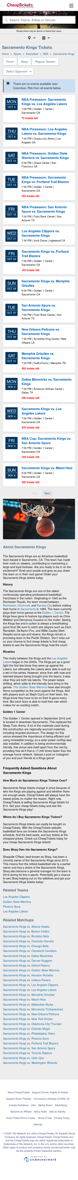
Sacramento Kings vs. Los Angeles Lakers (29, 990)
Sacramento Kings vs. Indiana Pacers (26, 980)
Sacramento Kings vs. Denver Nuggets (27, 961)
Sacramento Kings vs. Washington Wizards (30, 1063)
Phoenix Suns (11, 906)
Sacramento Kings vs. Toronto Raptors (27, 1053)
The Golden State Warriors (30, 687)
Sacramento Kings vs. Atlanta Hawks (26, 926)
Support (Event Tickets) (18, 1098)
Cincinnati (23, 605)
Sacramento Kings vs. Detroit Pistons (26, 965)
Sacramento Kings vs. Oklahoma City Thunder (32, 1024)
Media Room (45, 1105)
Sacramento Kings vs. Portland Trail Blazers (30, 1043)
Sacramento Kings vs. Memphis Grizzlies (29, 995)
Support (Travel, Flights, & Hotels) (50, 1092)
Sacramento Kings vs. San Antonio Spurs (29, 1048)
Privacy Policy (61, 1118)
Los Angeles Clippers (16, 897)
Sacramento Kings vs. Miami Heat (24, 999)
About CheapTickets (19, 1092)
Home (10, 61)
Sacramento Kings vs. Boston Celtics (26, 931)
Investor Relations (18, 1105)
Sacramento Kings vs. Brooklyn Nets (26, 936)
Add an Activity (57, 1111)
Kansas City (44, 605)
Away (24, 61)
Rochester (9, 605)
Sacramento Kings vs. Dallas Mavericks (28, 956)
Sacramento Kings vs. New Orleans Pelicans (31, 1014)
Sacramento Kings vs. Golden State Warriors (31, 970)
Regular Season (45, 61)
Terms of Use (45, 1118)
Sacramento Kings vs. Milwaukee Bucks (28, 1004)
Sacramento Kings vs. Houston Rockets (28, 975)
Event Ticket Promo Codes (20, 1118)
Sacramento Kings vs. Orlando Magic (26, 1029)
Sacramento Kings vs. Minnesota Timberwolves (33, 1009)
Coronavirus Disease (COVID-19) (52, 1098)
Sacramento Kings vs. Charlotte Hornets (28, 941)
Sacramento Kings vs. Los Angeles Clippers (30, 985)
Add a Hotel (40, 1111)
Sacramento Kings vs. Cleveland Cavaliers (30, 951)
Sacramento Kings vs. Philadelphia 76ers (29, 1033)
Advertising (61, 1105)
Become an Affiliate (21, 1111)
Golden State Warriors (17, 902)
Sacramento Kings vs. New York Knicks (27, 1019)
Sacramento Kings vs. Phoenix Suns (26, 1038)
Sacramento (28, 609)
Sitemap (37, 1124)
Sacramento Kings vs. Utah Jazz (23, 1058)
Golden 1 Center (52, 613)
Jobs (33, 1105)
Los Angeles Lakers (15, 911)
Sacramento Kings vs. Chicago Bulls (26, 946)
